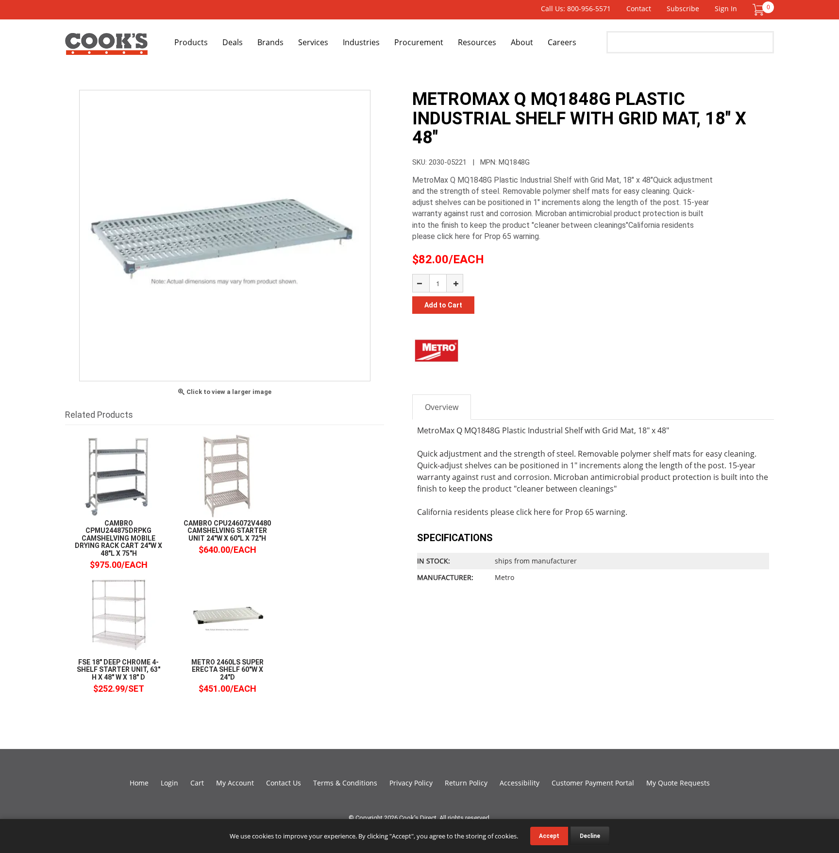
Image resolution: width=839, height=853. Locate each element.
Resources (477, 42)
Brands (270, 42)
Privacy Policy (411, 782)
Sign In (726, 8)
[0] (758, 9)
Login (169, 782)
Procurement (418, 42)
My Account (235, 782)
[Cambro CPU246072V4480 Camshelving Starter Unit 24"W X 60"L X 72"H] (227, 475)
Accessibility (519, 782)
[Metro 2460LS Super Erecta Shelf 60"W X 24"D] (227, 614)
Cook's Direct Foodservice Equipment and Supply (106, 47)
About (522, 42)
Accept (549, 836)
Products (191, 42)
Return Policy (466, 782)
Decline (590, 836)
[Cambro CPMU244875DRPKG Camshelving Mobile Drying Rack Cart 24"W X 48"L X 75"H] (118, 475)
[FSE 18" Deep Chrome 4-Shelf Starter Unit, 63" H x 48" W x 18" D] (118, 614)
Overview (441, 407)
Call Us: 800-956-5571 (576, 8)
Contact (638, 8)
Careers (562, 42)
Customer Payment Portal (593, 782)
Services (313, 42)
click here (533, 512)
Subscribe (683, 8)
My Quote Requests (678, 782)
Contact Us (283, 782)
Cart (197, 782)
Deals (232, 42)
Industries (361, 42)
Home (139, 782)
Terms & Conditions (345, 782)
